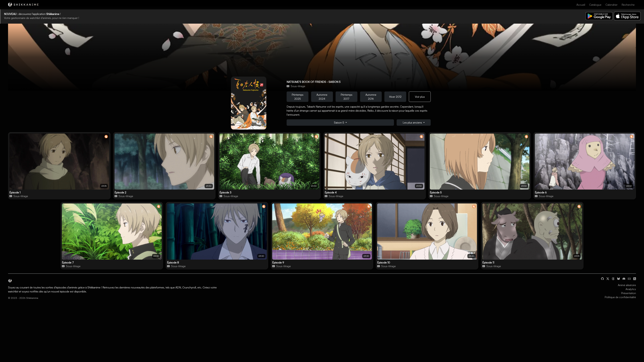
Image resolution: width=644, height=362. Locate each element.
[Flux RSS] (634, 278)
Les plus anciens (413, 122)
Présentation (628, 293)
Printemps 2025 (297, 96)
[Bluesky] (618, 278)
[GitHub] (602, 278)
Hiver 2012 (395, 96)
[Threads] (613, 278)
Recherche (628, 4)
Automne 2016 (370, 96)
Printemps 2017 (346, 96)
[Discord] (624, 278)
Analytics (631, 289)
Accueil (580, 4)
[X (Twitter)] (607, 278)
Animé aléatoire (627, 285)
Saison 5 (339, 122)
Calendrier (611, 4)
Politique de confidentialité (620, 297)
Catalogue (595, 4)
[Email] (629, 278)
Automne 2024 (321, 96)
